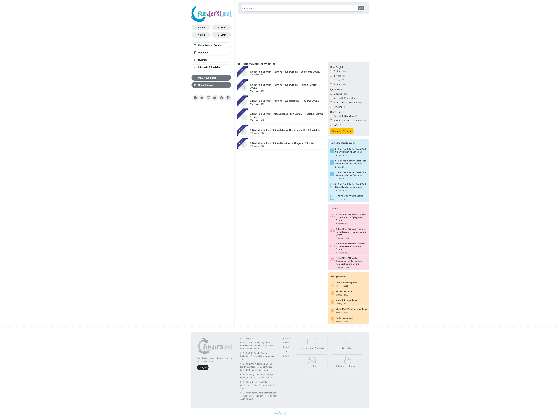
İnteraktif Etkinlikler (208, 67)
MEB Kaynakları (206, 77)
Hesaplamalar (205, 85)
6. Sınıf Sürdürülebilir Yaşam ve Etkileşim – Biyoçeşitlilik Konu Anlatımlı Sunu (258, 356)
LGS (338, 124)
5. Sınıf (201, 27)
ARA (361, 8)
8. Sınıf (222, 34)
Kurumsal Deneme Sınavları (350, 120)
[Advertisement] (304, 37)
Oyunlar (202, 59)
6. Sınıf (222, 27)
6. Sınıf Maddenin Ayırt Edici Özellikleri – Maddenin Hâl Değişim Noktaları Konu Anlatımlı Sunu (259, 395)
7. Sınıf (201, 34)
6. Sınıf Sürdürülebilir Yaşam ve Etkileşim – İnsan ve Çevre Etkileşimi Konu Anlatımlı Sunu (257, 345)
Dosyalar (202, 52)
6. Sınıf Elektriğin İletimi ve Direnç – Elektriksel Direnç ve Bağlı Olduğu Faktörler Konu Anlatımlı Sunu (256, 367)
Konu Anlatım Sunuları (210, 45)
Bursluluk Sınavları (345, 116)
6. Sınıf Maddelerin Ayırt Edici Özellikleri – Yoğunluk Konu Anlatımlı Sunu (257, 385)
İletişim (203, 367)
